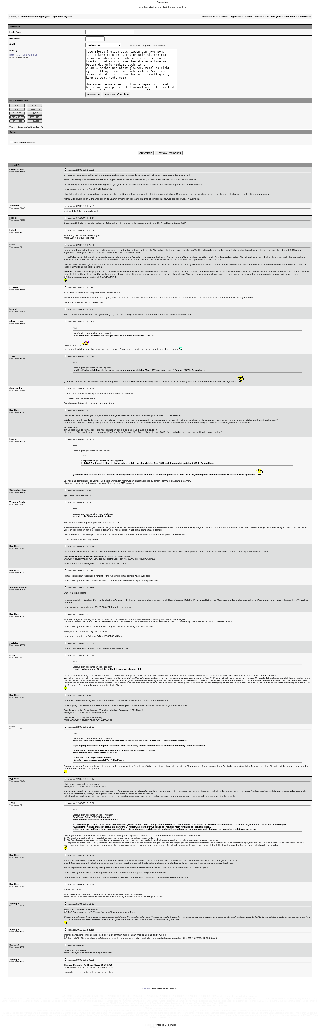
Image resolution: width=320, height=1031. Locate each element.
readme (174, 988)
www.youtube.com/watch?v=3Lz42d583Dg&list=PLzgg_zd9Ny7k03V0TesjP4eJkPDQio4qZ (109, 559)
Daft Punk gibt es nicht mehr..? (281, 16)
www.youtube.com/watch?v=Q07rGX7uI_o (105, 563)
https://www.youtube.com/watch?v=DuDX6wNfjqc (88, 189)
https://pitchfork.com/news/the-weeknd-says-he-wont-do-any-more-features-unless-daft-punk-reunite (114, 896)
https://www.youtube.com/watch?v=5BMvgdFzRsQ (89, 967)
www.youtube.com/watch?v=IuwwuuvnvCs (85, 786)
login (141, 7)
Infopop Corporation (166, 1025)
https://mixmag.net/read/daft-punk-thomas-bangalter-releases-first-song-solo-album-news (108, 626)
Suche (158, 7)
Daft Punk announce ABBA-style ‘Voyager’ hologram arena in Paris (101, 912)
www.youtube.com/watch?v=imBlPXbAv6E (85, 712)
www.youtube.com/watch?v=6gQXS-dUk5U (167, 877)
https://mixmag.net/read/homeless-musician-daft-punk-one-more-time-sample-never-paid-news (111, 580)
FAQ (165, 7)
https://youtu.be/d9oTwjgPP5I (79, 238)
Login (54, 16)
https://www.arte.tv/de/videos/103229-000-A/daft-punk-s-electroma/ (97, 607)
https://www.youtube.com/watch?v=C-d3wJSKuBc (93, 277)
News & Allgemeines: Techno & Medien (241, 16)
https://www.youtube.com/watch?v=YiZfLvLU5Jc (88, 720)
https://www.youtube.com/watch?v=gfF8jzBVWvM (88, 952)
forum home (176, 7)
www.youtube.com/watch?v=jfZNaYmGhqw (85, 631)
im (185, 7)
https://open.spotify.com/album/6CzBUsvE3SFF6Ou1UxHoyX (94, 636)
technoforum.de (210, 16)
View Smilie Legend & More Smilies (147, 45)
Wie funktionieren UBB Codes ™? (26, 127)
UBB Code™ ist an (18, 57)
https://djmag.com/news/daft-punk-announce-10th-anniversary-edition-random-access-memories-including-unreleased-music (126, 705)
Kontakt (146, 988)
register (149, 7)
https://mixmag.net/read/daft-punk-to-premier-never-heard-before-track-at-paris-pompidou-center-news (115, 872)
